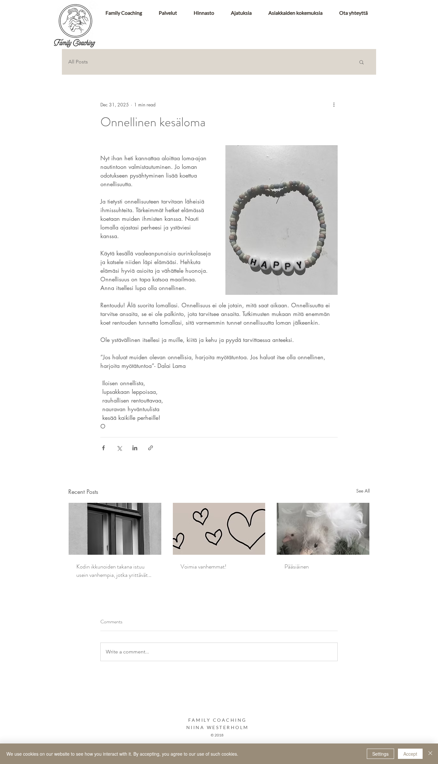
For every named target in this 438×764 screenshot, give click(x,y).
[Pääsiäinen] (323, 529)
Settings (380, 754)
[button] (361, 61)
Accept (410, 754)
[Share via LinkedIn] (135, 448)
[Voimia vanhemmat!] (219, 529)
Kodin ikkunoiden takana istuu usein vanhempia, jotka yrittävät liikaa (112, 570)
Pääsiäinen (296, 566)
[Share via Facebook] (103, 448)
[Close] (430, 754)
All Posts (78, 62)
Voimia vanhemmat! (203, 566)
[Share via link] (150, 448)
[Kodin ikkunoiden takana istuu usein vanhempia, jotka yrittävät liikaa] (115, 529)
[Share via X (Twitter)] (119, 448)
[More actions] (334, 104)
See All (363, 491)
